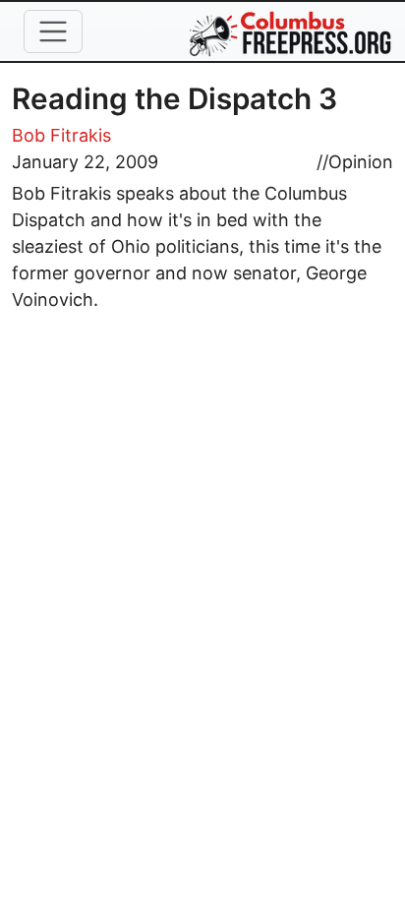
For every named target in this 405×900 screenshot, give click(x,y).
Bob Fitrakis (61, 135)
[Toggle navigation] (53, 31)
